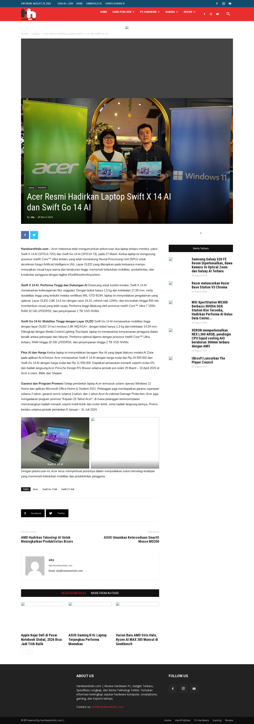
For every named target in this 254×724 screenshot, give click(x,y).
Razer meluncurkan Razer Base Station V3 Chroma (210, 285)
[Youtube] (230, 3)
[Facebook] (217, 3)
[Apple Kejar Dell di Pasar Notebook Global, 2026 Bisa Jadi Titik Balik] (42, 617)
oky (33, 217)
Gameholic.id (94, 3)
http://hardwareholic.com (60, 565)
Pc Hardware (148, 11)
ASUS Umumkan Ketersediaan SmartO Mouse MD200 (131, 539)
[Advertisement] (127, 68)
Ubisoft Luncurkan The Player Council (208, 360)
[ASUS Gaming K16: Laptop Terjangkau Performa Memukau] (90, 617)
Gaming (170, 11)
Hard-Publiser (122, 11)
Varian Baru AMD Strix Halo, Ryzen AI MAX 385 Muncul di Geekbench (137, 639)
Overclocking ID (115, 3)
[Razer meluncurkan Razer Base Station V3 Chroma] (171, 283)
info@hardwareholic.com (108, 707)
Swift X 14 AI (67, 489)
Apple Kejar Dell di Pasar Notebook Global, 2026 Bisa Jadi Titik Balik (41, 639)
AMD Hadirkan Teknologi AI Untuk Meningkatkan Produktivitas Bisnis (47, 539)
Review (188, 11)
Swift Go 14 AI (49, 489)
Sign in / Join (65, 3)
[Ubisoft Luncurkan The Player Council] (171, 358)
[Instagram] (223, 3)
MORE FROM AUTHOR (105, 593)
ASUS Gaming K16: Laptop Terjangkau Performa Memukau (87, 639)
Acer (35, 489)
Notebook (42, 187)
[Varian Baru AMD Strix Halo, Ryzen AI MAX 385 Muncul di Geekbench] (137, 617)
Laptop (36, 33)
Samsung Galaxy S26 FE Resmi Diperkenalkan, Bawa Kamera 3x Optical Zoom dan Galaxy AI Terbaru (212, 265)
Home (79, 3)
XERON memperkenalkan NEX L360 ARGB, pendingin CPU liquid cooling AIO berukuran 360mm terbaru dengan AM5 (211, 338)
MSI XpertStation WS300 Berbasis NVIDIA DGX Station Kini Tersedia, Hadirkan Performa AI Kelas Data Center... (212, 310)
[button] (228, 14)
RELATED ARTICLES (74, 593)
